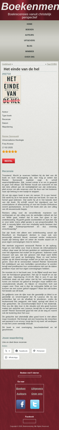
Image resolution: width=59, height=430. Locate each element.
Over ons (30, 57)
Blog (29, 46)
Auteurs (29, 35)
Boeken (30, 29)
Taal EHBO (52, 64)
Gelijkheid (6, 64)
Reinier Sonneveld (10, 136)
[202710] (11, 104)
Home (29, 24)
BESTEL (8, 161)
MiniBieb (29, 51)
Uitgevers (29, 40)
